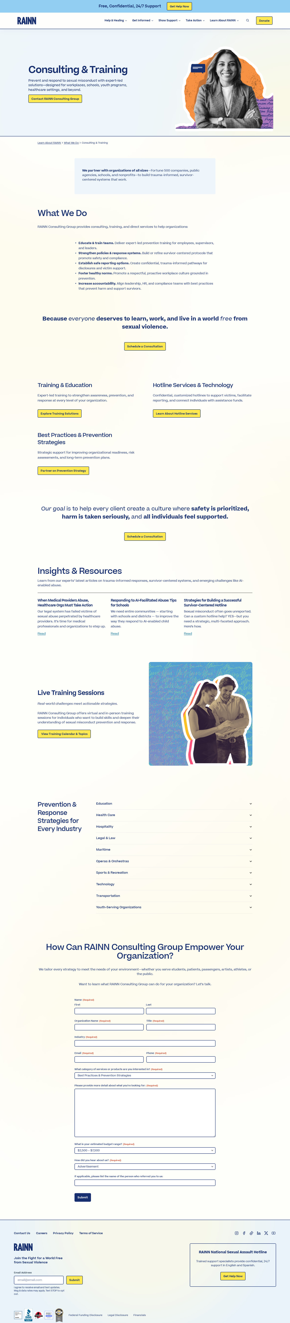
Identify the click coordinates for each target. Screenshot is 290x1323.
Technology (105, 884)
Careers (41, 1233)
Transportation (108, 896)
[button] (247, 20)
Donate (264, 21)
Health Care (105, 815)
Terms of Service (91, 1233)
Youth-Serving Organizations (118, 907)
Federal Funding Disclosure (85, 1315)
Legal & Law (105, 838)
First (77, 1005)
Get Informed (141, 20)
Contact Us (22, 1233)
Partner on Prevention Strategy (63, 471)
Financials (139, 1315)
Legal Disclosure (118, 1315)
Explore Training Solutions (60, 414)
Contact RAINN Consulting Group (55, 99)
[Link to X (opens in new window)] (266, 1233)
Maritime (103, 849)
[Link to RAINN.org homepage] (26, 21)
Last (148, 1005)
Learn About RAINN (223, 20)
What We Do (71, 143)
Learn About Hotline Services (177, 414)
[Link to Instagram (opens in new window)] (236, 1233)
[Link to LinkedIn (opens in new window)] (259, 1233)
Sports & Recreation (112, 872)
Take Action (194, 20)
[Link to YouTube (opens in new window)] (273, 1233)
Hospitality (104, 826)
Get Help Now (179, 7)
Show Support (168, 20)
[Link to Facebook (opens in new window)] (244, 1233)
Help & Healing (114, 20)
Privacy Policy (63, 1233)
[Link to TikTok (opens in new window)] (251, 1233)
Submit (83, 1198)
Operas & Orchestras (112, 861)
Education (104, 803)
